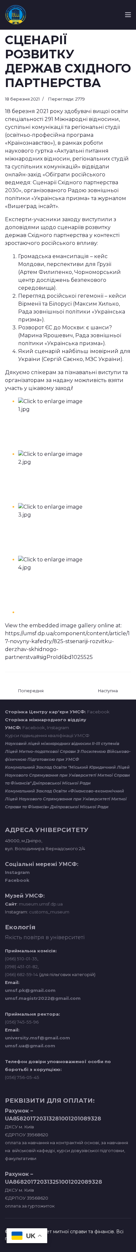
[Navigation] (128, 15)
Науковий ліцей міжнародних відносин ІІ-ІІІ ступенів (62, 743)
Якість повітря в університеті (45, 937)
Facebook (98, 711)
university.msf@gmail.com (37, 1037)
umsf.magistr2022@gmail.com (43, 998)
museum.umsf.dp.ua (40, 904)
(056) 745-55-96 (22, 1022)
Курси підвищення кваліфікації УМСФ (47, 735)
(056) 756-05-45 (22, 1077)
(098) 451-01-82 (21, 966)
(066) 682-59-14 (21, 974)
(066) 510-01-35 (21, 958)
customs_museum (49, 911)
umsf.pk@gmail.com (30, 990)
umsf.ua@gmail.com (30, 1045)
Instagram (58, 727)
